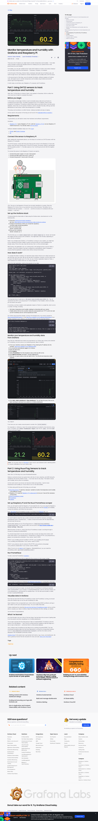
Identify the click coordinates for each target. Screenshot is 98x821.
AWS (37, 741)
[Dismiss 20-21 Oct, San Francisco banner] (88, 44)
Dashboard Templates (55, 743)
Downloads (52, 741)
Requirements (69, 21)
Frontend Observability (12, 757)
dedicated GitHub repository (45, 112)
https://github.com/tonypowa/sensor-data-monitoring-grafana (30, 222)
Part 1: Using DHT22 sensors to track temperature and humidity (76, 17)
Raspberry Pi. (13, 124)
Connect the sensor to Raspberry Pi (74, 22)
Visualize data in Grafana (71, 37)
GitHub (51, 739)
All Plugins (38, 739)
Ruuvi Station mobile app (46, 525)
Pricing (36, 3)
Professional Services (84, 751)
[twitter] (51, 58)
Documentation (67, 736)
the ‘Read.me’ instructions (34, 582)
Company (60, 3)
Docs (55, 3)
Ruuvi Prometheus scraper (16, 496)
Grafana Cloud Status (12, 773)
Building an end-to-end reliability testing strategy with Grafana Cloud (75, 675)
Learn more (49, 1)
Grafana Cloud (22, 3)
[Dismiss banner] (96, 813)
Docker (12, 131)
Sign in (82, 3)
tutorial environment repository (23, 220)
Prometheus (13, 498)
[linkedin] (58, 58)
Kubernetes (38, 747)
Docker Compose (20, 131)
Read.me (41, 511)
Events (65, 743)
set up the (13, 511)
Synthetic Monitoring (12, 759)
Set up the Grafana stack (71, 24)
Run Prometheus (69, 35)
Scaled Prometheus (26, 752)
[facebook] (55, 58)
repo (32, 128)
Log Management (26, 760)
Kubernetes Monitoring (12, 749)
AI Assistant (10, 743)
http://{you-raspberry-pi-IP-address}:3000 (25, 346)
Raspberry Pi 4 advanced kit (29, 493)
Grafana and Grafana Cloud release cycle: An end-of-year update (21, 675)
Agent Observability (12, 745)
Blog (11, 10)
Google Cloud (39, 743)
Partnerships (81, 741)
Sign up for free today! (45, 636)
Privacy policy (80, 728)
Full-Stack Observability (27, 739)
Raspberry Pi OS (39, 124)
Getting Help (81, 749)
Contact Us (81, 747)
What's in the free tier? (12, 741)
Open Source (43, 3)
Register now (77, 68)
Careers (80, 739)
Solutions (30, 3)
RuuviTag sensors (14, 490)
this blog (26, 462)
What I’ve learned (70, 38)
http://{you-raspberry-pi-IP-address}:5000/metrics (39, 317)
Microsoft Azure (39, 745)
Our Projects (53, 736)
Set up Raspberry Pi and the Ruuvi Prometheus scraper (76, 33)
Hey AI (80, 753)
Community (66, 741)
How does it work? (70, 25)
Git (10, 133)
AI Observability (25, 736)
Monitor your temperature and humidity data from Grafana (77, 28)
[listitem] (11, 644)
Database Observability (12, 755)
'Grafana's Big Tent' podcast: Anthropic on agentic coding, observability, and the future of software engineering (47, 677)
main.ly (21, 548)
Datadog (38, 749)
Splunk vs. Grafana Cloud (84, 780)
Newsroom (81, 743)
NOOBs (46, 507)
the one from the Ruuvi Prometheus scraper (36, 607)
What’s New (10, 771)
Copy (53, 265)
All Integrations (39, 736)
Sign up (88, 3)
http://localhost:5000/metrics (15, 317)
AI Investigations (11, 769)
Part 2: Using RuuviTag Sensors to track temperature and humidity (77, 30)
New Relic (38, 751)
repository (26, 555)
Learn (50, 3)
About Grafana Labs (83, 736)
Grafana (12, 499)
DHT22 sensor (34, 125)
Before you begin (70, 19)
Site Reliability (25, 758)
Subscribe (86, 725)
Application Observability (13, 747)
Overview (9, 736)
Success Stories (82, 745)
